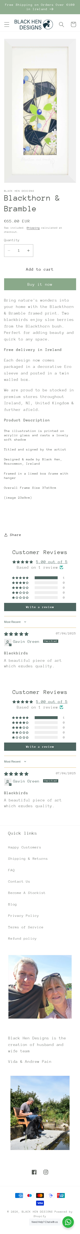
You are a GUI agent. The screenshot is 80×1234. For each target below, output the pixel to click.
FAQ (11, 870)
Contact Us (19, 881)
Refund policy (22, 938)
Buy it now (40, 284)
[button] (7, 24)
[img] (16, 634)
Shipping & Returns (28, 859)
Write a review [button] (40, 607)
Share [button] (15, 535)
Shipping (33, 227)
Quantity (12, 240)
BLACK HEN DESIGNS (37, 1211)
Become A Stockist (27, 893)
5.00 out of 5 (51, 562)
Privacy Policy (23, 916)
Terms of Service (25, 927)
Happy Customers (24, 847)
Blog (12, 904)
